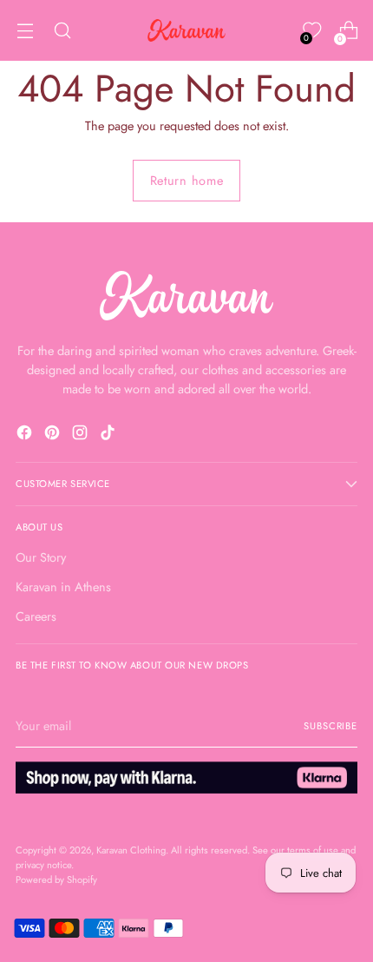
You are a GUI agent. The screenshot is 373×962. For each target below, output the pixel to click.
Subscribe (330, 726)
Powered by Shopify (56, 879)
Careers (36, 616)
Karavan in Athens (63, 586)
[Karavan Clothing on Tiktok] (109, 435)
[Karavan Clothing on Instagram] (81, 435)
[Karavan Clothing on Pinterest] (53, 435)
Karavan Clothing (131, 850)
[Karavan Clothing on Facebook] (26, 435)
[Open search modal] (62, 31)
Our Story (41, 557)
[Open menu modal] (25, 31)
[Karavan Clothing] (186, 30)
